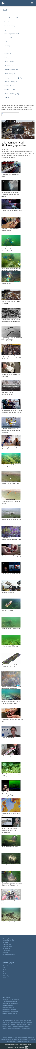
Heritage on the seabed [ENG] (13, 78)
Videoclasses (8, 22)
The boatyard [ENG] (10, 74)
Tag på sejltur (6, 950)
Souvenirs (5, 952)
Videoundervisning (9, 26)
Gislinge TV (7, 54)
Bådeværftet (8, 38)
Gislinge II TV (8, 58)
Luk (26, 1047)
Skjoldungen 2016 (9, 62)
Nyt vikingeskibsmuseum (11, 30)
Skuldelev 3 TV (8, 66)
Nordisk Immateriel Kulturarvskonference (16, 18)
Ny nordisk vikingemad (8, 954)
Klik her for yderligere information (16, 1047)
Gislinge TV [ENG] (9, 86)
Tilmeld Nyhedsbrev (22, 1037)
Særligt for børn (7, 944)
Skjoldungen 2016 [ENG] (11, 94)
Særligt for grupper (7, 946)
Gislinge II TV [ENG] (10, 89)
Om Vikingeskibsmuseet (11, 34)
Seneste (6, 97)
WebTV (5, 10)
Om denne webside (7, 1037)
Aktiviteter (5, 942)
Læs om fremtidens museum (10, 1013)
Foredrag (7, 46)
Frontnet (14, 1037)
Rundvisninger (6, 948)
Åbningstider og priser (8, 940)
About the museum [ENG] (12, 69)
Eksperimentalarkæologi (9, 963)
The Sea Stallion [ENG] (11, 82)
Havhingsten (8, 50)
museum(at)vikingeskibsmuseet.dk (20, 1041)
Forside (6, 14)
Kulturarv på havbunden (11, 42)
